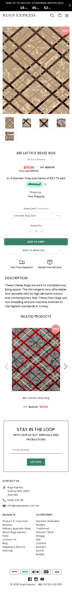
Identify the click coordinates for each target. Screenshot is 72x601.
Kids (38, 539)
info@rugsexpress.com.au (23, 505)
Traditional (42, 528)
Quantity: (36, 225)
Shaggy (40, 536)
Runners (41, 547)
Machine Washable (47, 521)
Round (40, 550)
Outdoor (41, 543)
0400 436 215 (16, 500)
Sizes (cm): (36, 208)
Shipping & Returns (13, 547)
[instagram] (36, 579)
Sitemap (7, 550)
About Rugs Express (14, 532)
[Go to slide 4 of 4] (6, 366)
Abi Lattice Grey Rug (36, 398)
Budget (40, 554)
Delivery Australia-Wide (16, 528)
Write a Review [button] (36, 159)
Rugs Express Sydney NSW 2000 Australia (18, 491)
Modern (40, 525)
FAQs (5, 536)
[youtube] (42, 579)
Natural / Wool (44, 532)
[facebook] (30, 579)
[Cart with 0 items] (59, 15)
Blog (5, 543)
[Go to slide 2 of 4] (65, 366)
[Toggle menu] (66, 15)
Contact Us (9, 539)
